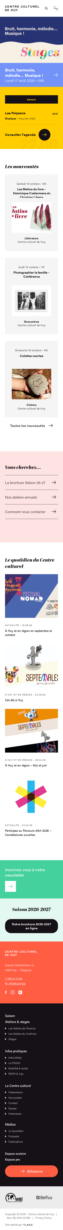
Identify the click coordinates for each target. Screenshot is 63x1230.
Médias (10, 1124)
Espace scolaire (15, 1153)
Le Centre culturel (18, 1085)
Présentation (15, 1092)
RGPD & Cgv (16, 1074)
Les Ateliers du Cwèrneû (22, 1034)
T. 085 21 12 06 (13, 978)
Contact (13, 1103)
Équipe (12, 1108)
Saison (10, 1015)
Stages (12, 1039)
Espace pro (12, 1159)
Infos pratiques (16, 1050)
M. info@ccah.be (15, 983)
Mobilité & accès (18, 1068)
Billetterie (35, 1171)
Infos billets (15, 1057)
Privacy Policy (43, 1218)
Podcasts (13, 1136)
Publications (15, 1141)
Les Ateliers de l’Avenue (21, 1028)
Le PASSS (14, 1063)
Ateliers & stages (17, 1021)
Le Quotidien (16, 1131)
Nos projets (15, 1097)
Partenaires (14, 1114)
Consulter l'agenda (20, 134)
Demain (31, 99)
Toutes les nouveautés (27, 425)
